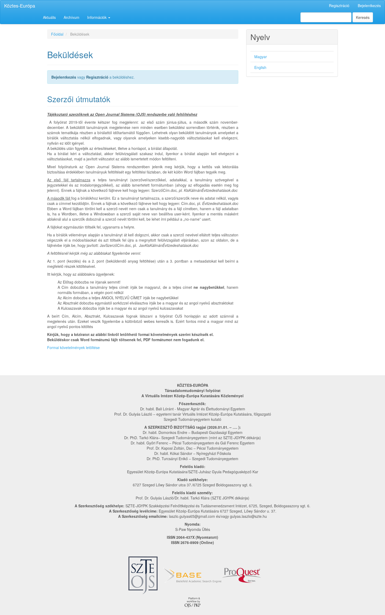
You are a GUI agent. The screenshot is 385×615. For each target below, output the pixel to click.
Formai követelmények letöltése (73, 347)
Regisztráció (339, 5)
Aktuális (49, 17)
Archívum (71, 17)
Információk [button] (97, 17)
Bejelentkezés (369, 5)
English (260, 67)
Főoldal (57, 34)
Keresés (363, 17)
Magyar (260, 56)
